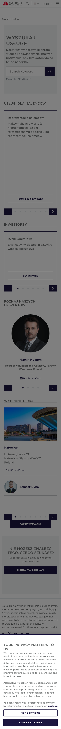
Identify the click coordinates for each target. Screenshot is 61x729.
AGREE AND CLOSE (30, 722)
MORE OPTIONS (30, 713)
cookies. (53, 706)
